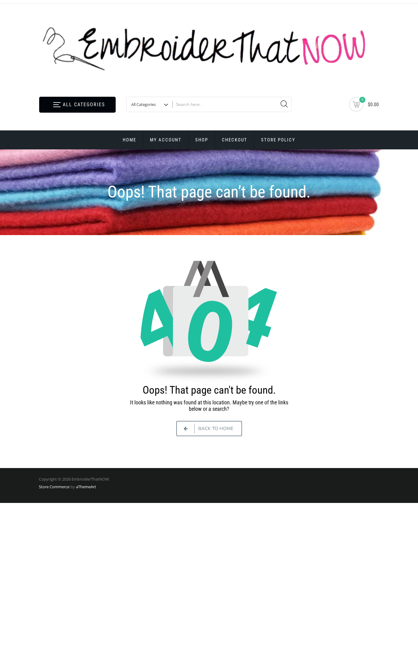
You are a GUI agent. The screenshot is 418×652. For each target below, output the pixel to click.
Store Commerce (54, 486)
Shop (201, 140)
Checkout (234, 140)
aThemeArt (86, 486)
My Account (165, 140)
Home (129, 140)
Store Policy (278, 140)
